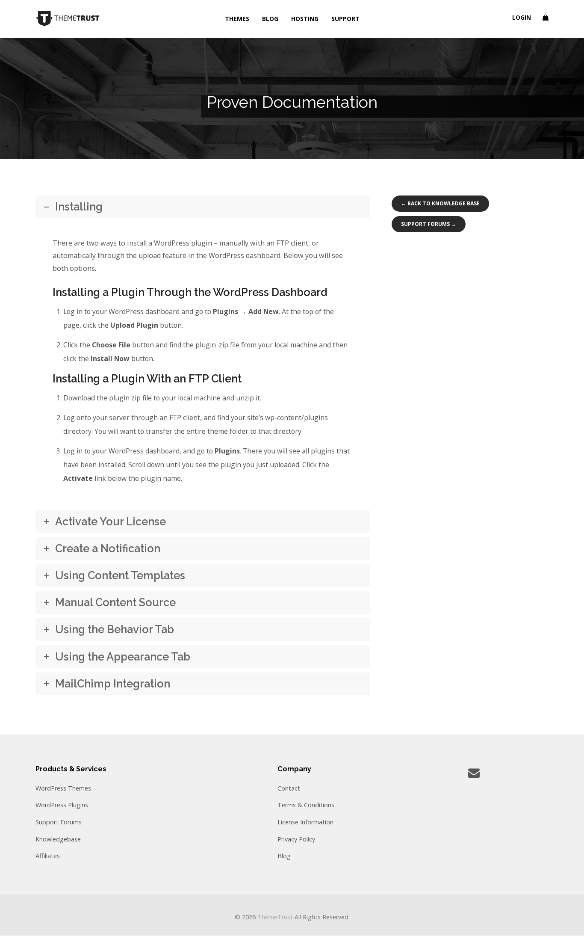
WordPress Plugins (61, 805)
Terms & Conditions (305, 805)
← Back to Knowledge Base (440, 203)
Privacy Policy (296, 839)
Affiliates (47, 856)
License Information (305, 822)
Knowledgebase (58, 839)
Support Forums (58, 822)
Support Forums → (428, 224)
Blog (284, 856)
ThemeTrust (275, 917)
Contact (288, 788)
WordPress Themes (63, 788)
